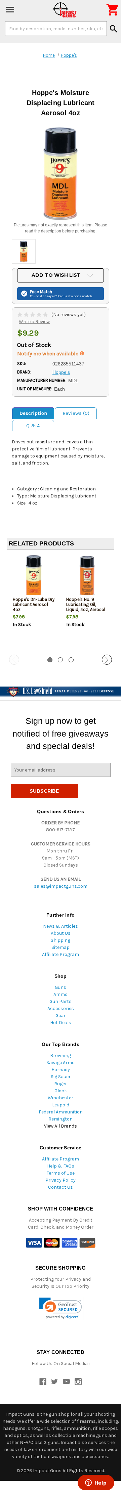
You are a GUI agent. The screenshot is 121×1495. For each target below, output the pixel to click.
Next (107, 660)
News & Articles (60, 926)
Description (33, 413)
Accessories (60, 1008)
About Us (61, 933)
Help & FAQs (60, 1166)
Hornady (60, 1069)
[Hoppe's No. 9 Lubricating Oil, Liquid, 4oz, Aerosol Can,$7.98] (87, 577)
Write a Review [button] (34, 321)
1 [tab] (49, 659)
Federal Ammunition (61, 1112)
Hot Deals (60, 1022)
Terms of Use (61, 1173)
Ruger (60, 1084)
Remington (60, 1119)
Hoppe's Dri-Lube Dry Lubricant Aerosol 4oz (34, 604)
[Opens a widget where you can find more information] (95, 1483)
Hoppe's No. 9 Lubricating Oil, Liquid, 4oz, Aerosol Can (86, 607)
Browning (60, 1055)
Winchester (60, 1098)
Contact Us (60, 1187)
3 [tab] (71, 659)
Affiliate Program (60, 954)
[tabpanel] (34, 602)
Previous (14, 660)
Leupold (60, 1105)
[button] (60, 1308)
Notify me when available (48, 353)
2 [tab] (60, 659)
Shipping (60, 940)
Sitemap (60, 947)
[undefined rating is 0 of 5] (33, 314)
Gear (60, 1015)
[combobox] (56, 28)
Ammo (60, 994)
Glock (60, 1091)
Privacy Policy (60, 1180)
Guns (60, 987)
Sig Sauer (61, 1077)
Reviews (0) (76, 413)
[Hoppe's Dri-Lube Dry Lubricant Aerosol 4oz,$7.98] (34, 577)
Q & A (33, 426)
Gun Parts (60, 1001)
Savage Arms (60, 1062)
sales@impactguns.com (60, 886)
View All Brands (60, 1126)
